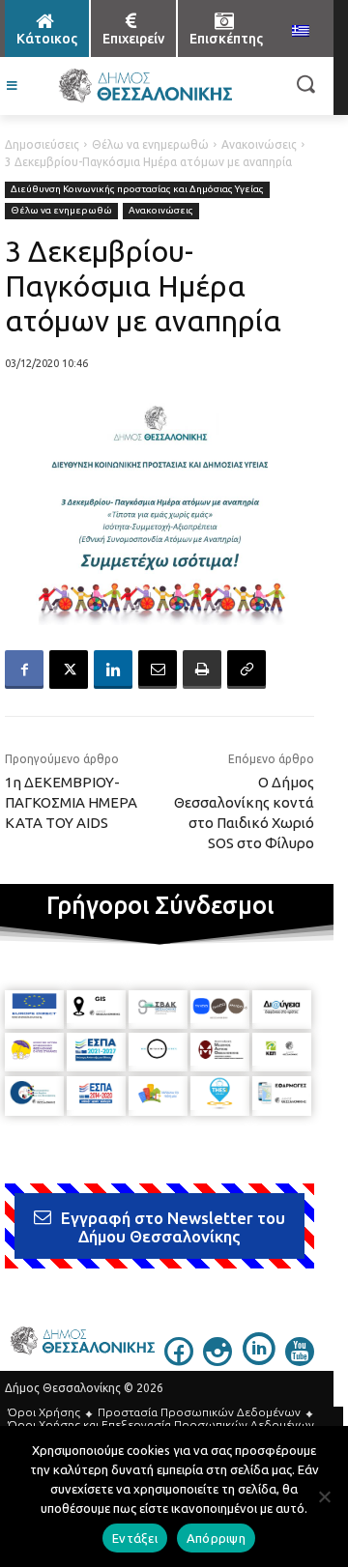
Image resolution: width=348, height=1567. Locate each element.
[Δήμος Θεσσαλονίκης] (145, 86)
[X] (68, 669)
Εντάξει (135, 1538)
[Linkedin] (113, 669)
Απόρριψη (216, 1538)
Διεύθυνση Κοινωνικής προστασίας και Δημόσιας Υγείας (137, 189)
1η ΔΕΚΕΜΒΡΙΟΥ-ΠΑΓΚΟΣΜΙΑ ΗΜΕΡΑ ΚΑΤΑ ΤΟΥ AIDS (71, 802)
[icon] (179, 1360)
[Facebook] (24, 669)
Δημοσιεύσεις (42, 144)
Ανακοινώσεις (259, 144)
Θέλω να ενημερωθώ (150, 144)
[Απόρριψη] (324, 1496)
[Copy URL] (246, 669)
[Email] (157, 669)
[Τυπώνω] (202, 669)
